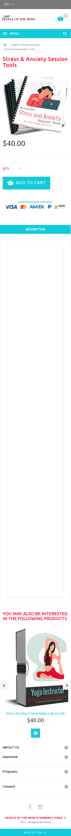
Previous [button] (4, 685)
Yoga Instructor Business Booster (35, 713)
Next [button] (67, 685)
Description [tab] (35, 229)
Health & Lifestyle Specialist (26, 45)
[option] (35, 105)
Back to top (33, 832)
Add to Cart (30, 182)
